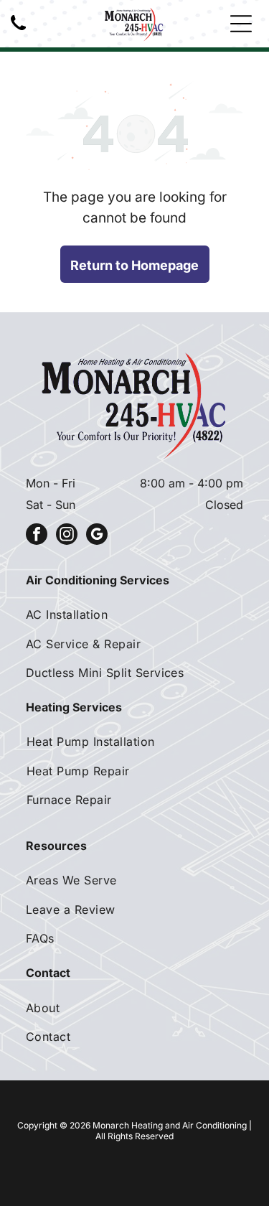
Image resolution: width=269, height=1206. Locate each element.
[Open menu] (241, 23)
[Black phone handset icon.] (18, 31)
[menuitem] (134, 614)
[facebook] (36, 535)
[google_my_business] (97, 535)
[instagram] (66, 535)
